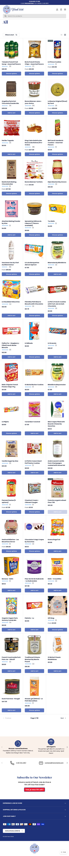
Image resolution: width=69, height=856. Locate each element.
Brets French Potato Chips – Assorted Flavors (34, 63)
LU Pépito (5, 422)
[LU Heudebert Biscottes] (11, 289)
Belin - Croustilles (54, 579)
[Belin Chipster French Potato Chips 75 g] (11, 372)
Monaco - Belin (7, 579)
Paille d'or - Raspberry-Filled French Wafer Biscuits (10, 345)
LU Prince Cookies (54, 62)
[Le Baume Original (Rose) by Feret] (57, 88)
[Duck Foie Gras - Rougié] (11, 686)
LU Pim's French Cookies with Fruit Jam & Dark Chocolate (57, 304)
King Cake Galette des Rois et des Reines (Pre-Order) (33, 142)
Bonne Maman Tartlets (33, 182)
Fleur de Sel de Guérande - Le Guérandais (34, 580)
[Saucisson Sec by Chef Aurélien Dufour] (11, 250)
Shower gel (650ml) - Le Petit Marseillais (34, 700)
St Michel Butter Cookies (34, 385)
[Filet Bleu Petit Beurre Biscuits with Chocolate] (34, 289)
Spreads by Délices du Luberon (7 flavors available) (33, 223)
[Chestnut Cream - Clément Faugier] (34, 487)
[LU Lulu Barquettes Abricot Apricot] (34, 250)
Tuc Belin (51, 221)
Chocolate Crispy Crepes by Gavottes (34, 541)
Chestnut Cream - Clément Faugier (32, 501)
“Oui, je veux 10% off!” (34, 789)
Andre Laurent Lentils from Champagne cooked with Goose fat (56, 463)
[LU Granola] (57, 330)
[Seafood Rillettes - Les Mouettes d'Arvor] (11, 527)
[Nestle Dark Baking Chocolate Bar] (11, 169)
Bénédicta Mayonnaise (57, 385)
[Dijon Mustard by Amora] (57, 169)
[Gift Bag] (57, 605)
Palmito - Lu (29, 618)
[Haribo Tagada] (11, 128)
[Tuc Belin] (57, 208)
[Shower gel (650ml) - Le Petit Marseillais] (34, 686)
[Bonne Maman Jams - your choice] (34, 88)
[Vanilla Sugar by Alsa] (11, 448)
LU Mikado (29, 343)
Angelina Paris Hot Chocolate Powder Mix (10, 102)
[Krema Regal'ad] (57, 527)
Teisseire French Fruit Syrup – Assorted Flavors (11, 63)
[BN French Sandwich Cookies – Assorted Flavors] (57, 128)
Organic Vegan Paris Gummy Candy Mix (10, 619)
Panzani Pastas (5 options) (9, 501)
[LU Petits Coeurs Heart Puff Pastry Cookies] (34, 448)
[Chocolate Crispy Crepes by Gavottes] (34, 527)
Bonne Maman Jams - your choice (33, 102)
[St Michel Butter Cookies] (34, 372)
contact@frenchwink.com (54, 763)
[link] (13, 718)
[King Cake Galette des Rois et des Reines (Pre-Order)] (34, 128)
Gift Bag (51, 618)
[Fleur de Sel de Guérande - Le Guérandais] (34, 566)
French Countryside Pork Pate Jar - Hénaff (11, 658)
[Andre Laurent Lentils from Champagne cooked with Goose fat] (57, 448)
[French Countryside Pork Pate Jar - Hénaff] (11, 644)
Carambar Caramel (32, 422)
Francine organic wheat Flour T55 (57, 501)
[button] (61, 9)
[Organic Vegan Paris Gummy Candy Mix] (11, 605)
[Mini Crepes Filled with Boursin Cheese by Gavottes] (57, 409)
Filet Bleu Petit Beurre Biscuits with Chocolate (34, 303)
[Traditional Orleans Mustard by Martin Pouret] (34, 644)
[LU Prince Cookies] (57, 49)
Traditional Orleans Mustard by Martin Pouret (32, 659)
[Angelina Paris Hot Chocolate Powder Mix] (11, 88)
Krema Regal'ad (54, 540)
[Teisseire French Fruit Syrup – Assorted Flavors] (11, 49)
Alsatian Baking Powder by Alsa (11, 222)
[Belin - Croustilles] (57, 566)
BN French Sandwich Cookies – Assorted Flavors (55, 142)
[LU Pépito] (11, 409)
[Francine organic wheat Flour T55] (57, 487)
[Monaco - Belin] (11, 566)
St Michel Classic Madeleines (54, 658)
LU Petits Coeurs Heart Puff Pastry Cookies (33, 462)
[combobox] (34, 16)
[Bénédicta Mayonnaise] (57, 372)
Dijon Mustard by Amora (57, 182)
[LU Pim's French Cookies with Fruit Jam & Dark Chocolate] (57, 289)
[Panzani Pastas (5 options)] (11, 487)
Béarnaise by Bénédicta (57, 263)
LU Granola (52, 343)
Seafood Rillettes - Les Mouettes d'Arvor (10, 541)
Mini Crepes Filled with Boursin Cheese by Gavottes (56, 424)
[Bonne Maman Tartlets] (34, 169)
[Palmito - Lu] (34, 605)
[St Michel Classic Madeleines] (57, 644)
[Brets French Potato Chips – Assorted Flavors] (34, 49)
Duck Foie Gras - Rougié (11, 699)
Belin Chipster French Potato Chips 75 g (10, 386)
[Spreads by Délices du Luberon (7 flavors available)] (34, 208)
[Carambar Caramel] (34, 409)
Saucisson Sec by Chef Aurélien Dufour (10, 264)
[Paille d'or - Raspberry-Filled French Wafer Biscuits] (11, 330)
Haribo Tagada (8, 140)
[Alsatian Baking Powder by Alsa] (11, 208)
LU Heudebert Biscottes (11, 302)
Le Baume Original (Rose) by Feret (57, 102)
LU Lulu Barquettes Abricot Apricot (32, 264)
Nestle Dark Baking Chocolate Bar (9, 183)
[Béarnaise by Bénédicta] (57, 250)
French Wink (10, 836)
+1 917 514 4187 (21, 763)
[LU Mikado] (34, 330)
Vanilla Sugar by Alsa (10, 461)
